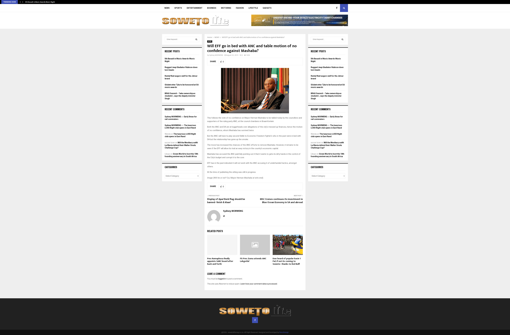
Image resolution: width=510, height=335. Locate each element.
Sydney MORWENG (216, 55)
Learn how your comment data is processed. (258, 284)
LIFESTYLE (253, 8)
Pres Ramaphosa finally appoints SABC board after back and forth (220, 261)
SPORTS (178, 8)
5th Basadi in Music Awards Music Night (40, 2)
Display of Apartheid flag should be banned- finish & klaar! (226, 200)
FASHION (240, 8)
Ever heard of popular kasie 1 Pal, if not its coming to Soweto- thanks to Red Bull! (287, 261)
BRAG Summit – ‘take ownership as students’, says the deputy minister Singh (180, 96)
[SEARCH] (196, 39)
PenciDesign (284, 332)
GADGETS (267, 8)
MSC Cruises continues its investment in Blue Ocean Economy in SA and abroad (281, 200)
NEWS (167, 8)
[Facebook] (337, 8)
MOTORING (226, 8)
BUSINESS (211, 8)
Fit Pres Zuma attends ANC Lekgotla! (253, 260)
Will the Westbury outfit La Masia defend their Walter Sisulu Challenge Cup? (181, 145)
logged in (222, 279)
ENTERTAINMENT (194, 8)
